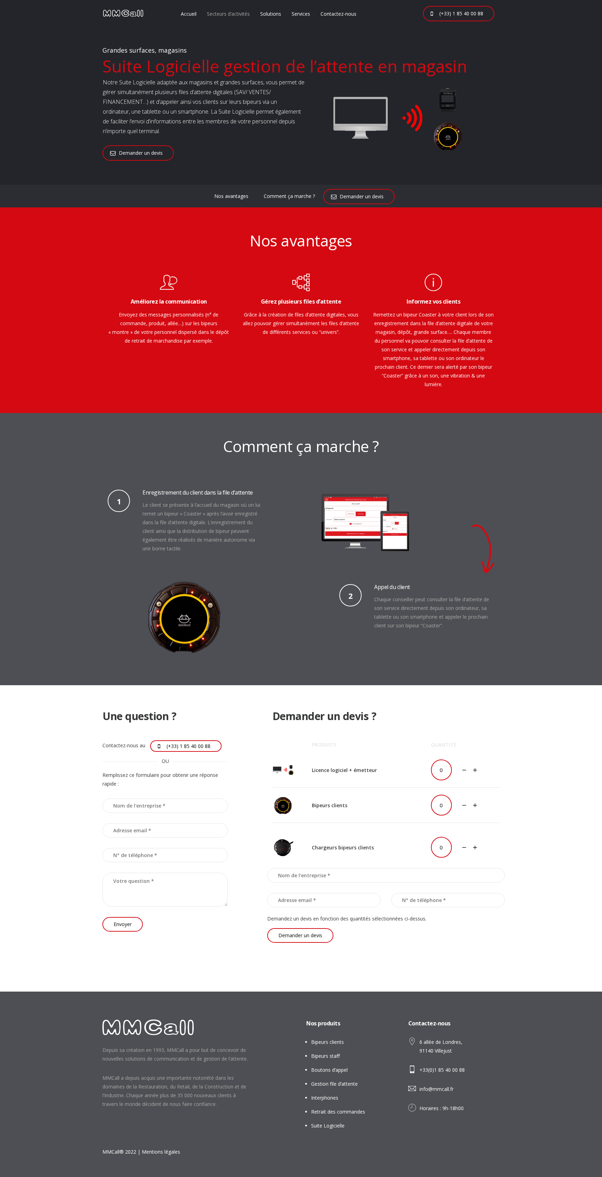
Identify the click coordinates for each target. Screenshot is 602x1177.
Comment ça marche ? (289, 196)
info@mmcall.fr (436, 1089)
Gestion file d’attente (334, 1083)
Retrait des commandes (338, 1111)
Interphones (324, 1097)
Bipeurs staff (325, 1056)
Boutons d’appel (329, 1070)
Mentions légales (161, 1151)
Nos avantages (231, 196)
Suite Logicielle (328, 1125)
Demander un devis (141, 153)
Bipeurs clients (327, 1042)
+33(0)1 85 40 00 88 (442, 1070)
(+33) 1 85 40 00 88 (461, 13)
